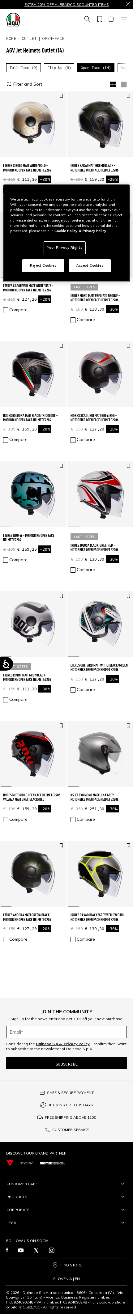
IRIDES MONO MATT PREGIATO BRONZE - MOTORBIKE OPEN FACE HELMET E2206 (95, 298)
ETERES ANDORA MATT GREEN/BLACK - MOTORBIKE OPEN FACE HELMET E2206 (27, 917)
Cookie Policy (65, 231)
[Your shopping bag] (111, 19)
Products (16, 1196)
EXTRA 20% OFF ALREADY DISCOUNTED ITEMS (66, 4)
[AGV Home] (13, 19)
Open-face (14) (96, 67)
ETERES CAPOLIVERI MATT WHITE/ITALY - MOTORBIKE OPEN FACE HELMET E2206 (28, 288)
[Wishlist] (98, 19)
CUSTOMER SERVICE (70, 1129)
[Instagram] (52, 1250)
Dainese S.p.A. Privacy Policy (63, 1043)
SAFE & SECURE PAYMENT (70, 1092)
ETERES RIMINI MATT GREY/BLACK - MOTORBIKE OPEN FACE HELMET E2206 (27, 677)
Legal (12, 1222)
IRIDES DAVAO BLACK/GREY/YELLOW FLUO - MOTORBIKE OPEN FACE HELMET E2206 (98, 917)
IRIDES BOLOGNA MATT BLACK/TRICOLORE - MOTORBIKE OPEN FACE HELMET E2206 (30, 417)
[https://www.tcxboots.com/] (27, 1163)
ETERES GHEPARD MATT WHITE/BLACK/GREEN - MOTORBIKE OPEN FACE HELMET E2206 (100, 667)
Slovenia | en (66, 1279)
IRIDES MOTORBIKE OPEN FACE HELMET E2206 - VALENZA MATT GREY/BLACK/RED (32, 797)
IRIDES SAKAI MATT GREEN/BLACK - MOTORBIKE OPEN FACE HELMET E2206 (94, 167)
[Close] (127, 5)
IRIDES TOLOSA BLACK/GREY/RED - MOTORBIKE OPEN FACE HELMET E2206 (94, 547)
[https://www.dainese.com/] (10, 1163)
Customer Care (22, 1183)
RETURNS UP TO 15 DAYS (70, 1105)
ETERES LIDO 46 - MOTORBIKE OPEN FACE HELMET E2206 (28, 537)
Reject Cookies (43, 265)
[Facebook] (7, 1250)
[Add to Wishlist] (61, 96)
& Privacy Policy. (93, 231)
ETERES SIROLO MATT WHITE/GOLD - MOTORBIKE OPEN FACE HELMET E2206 (27, 167)
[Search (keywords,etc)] (86, 19)
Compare (18, 309)
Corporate (17, 1209)
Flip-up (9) (59, 67)
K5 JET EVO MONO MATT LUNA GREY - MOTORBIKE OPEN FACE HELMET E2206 (94, 797)
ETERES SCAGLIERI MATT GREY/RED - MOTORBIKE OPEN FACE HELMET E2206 (94, 417)
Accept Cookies (89, 265)
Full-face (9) (24, 67)
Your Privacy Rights (64, 247)
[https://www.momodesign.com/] (52, 1163)
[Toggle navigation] (123, 19)
